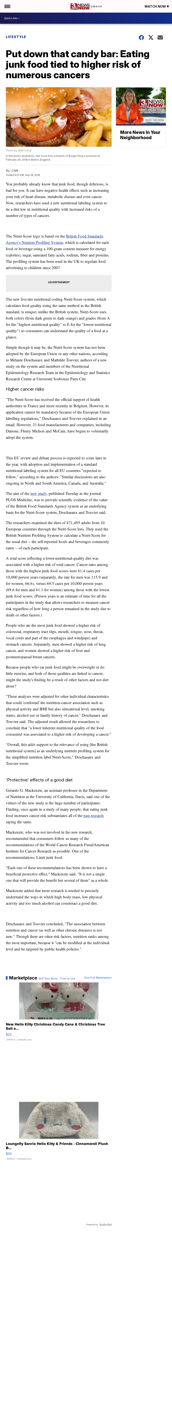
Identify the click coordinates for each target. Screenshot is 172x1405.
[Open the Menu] (7, 6)
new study (38, 493)
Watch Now (156, 6)
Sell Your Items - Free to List (57, 978)
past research (93, 815)
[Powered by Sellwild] (105, 1224)
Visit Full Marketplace (98, 977)
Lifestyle (16, 37)
